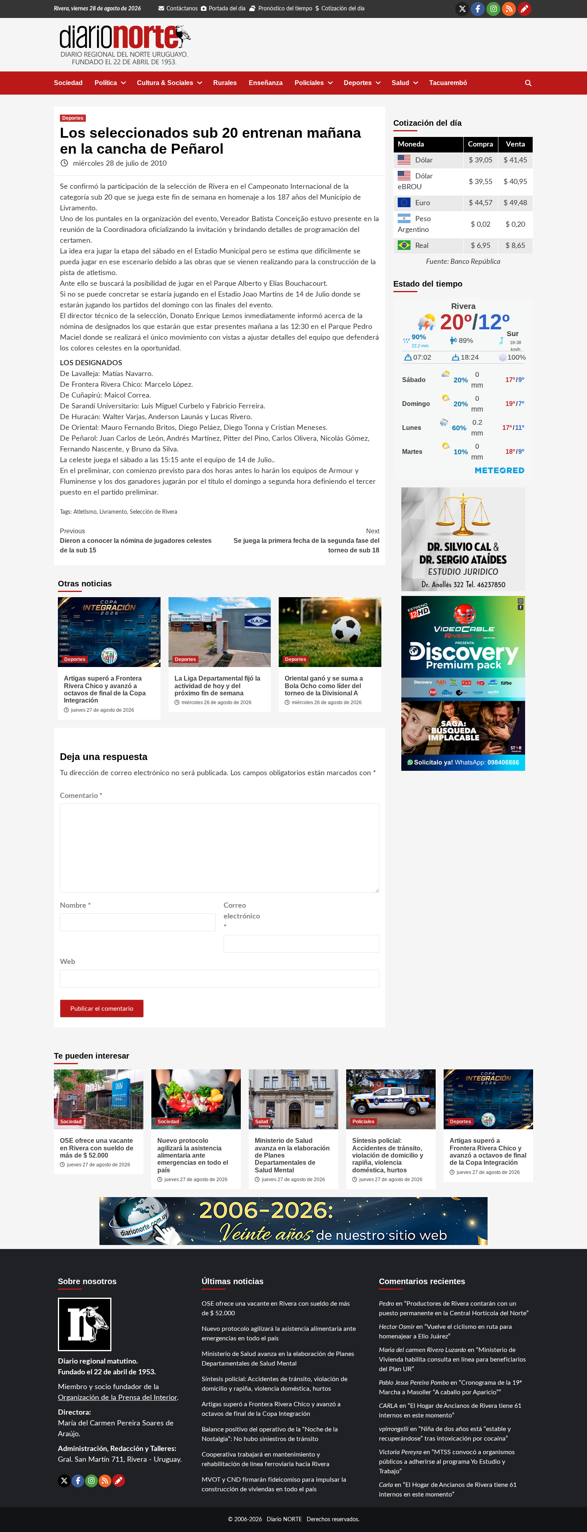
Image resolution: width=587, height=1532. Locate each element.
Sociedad (68, 82)
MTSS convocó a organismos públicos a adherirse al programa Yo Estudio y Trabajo (447, 1462)
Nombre (75, 905)
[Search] (528, 83)
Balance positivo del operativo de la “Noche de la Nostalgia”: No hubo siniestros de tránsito (270, 1434)
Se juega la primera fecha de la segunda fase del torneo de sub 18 (306, 541)
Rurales (225, 82)
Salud (400, 82)
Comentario (81, 796)
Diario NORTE (284, 1519)
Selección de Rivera (153, 512)
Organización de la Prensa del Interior (117, 1397)
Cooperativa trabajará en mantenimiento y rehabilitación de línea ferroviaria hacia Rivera (265, 1459)
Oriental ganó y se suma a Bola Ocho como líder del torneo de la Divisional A (324, 686)
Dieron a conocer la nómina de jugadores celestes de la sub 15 (136, 541)
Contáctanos (182, 9)
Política (106, 82)
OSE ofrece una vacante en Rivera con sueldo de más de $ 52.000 (96, 1148)
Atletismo (85, 512)
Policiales (309, 82)
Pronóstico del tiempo (285, 9)
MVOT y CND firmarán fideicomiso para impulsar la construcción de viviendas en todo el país (274, 1484)
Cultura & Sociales (165, 82)
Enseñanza (266, 82)
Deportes (358, 82)
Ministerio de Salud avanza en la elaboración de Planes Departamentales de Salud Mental (278, 1359)
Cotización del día (343, 9)
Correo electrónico (242, 916)
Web (67, 962)
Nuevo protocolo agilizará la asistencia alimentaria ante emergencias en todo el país (192, 1155)
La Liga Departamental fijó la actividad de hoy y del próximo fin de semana (217, 686)
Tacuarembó (448, 82)
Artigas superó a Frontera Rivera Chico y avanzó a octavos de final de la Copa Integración (105, 689)
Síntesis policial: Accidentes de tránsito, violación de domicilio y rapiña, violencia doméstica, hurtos (387, 1155)
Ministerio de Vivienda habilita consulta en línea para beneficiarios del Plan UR (452, 1359)
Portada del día (227, 9)
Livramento (113, 512)
